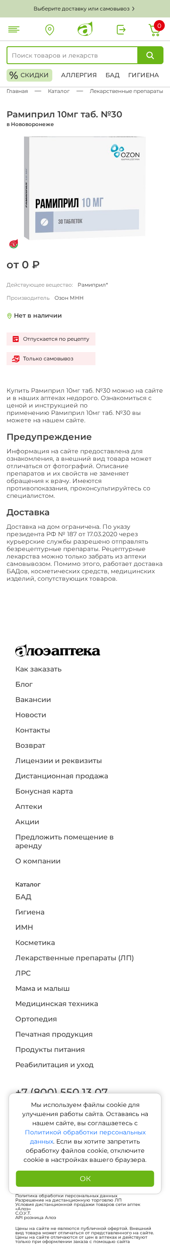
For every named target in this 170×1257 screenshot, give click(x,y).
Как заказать (38, 669)
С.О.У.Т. (23, 1213)
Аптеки (28, 806)
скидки (29, 75)
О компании (38, 861)
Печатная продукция (54, 1034)
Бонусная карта (44, 791)
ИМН (24, 927)
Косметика (35, 942)
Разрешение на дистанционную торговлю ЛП (68, 1200)
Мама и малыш (42, 988)
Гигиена (143, 75)
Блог (24, 684)
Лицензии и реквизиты (58, 761)
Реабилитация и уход (54, 1065)
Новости (30, 715)
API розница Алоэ (35, 1218)
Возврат (30, 745)
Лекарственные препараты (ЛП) (74, 958)
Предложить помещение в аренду (64, 841)
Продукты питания (50, 1049)
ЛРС (23, 973)
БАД (112, 75)
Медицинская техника (56, 1004)
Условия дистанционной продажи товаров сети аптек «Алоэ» (77, 1206)
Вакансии (33, 699)
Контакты (32, 730)
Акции (27, 822)
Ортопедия (36, 1019)
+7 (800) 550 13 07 (61, 1092)
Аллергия (79, 75)
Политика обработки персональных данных (66, 1196)
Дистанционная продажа (61, 776)
